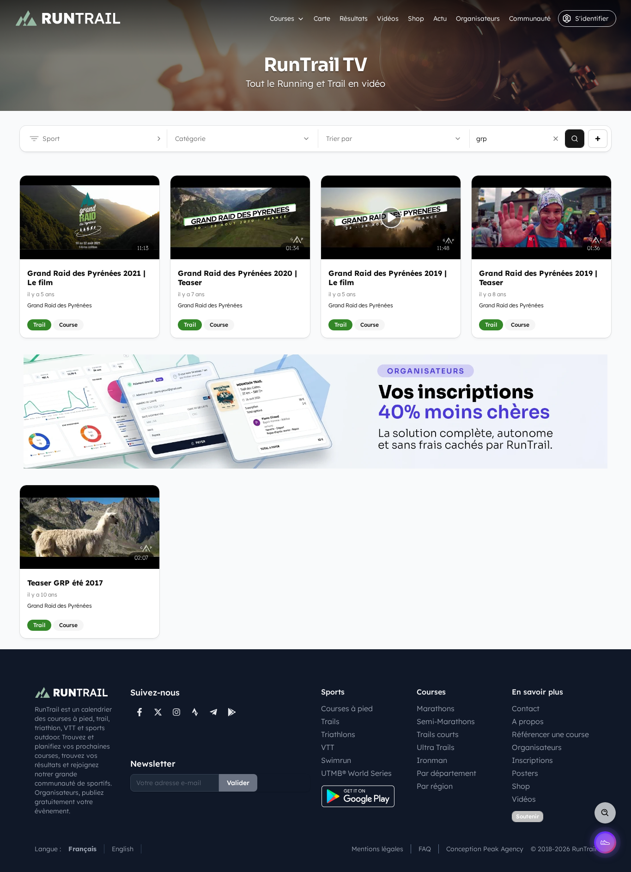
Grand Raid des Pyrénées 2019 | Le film (387, 277)
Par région (435, 786)
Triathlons (338, 734)
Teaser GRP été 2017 (65, 582)
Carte (322, 18)
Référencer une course (550, 734)
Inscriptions (532, 760)
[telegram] (213, 712)
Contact (526, 708)
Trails (330, 721)
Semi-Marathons (446, 721)
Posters (525, 773)
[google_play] (232, 712)
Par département (446, 773)
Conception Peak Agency (484, 849)
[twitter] (158, 712)
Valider (238, 783)
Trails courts (438, 734)
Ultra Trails (436, 747)
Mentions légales (377, 849)
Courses (282, 18)
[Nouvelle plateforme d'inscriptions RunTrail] (315, 411)
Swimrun (336, 760)
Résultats (354, 18)
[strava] (195, 712)
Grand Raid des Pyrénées (59, 305)
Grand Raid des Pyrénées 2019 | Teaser (538, 277)
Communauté (530, 18)
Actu (440, 18)
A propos (528, 721)
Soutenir (527, 816)
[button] (555, 138)
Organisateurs (478, 18)
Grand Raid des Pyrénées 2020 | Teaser (237, 277)
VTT (327, 747)
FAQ (425, 849)
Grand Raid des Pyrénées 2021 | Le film (86, 277)
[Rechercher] (574, 138)
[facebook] (139, 712)
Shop (416, 18)
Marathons (436, 708)
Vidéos (388, 18)
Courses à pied (347, 708)
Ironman (432, 760)
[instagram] (176, 712)
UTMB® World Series (356, 773)
